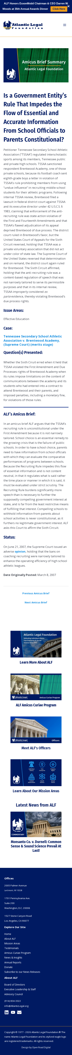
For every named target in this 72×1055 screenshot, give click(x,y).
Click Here (59, 8)
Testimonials (11, 948)
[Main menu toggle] (65, 25)
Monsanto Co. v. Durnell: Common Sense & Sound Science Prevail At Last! (36, 846)
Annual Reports (12, 962)
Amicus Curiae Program (17, 952)
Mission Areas (12, 943)
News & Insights (13, 957)
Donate (8, 967)
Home (7, 934)
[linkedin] (7, 1012)
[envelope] (20, 1012)
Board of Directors (14, 984)
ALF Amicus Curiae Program (36, 705)
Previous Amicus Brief (35, 593)
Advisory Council (13, 994)
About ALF (10, 938)
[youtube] (14, 1012)
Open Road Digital (41, 1047)
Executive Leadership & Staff (20, 989)
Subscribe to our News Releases (22, 971)
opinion (20, 551)
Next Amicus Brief (36, 602)
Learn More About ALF (36, 662)
